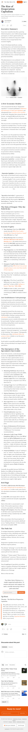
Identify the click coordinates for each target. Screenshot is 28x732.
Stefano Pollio (13, 97)
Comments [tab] (4, 647)
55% (14, 266)
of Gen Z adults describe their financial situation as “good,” (15, 232)
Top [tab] (3, 664)
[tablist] (7, 647)
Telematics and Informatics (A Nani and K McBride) (13, 109)
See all (4, 702)
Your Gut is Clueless (7, 681)
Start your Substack (10, 725)
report (10, 241)
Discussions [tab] (12, 664)
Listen (24, 21)
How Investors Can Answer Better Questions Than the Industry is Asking (10, 694)
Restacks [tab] (11, 647)
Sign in (25, 2)
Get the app (21, 725)
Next (23, 634)
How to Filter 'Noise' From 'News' (9, 669)
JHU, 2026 (18, 286)
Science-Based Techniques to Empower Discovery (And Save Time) (10, 673)
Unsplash (20, 97)
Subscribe (19, 2)
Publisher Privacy (17, 719)
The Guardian (21, 112)
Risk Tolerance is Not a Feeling (10, 691)
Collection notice (21, 721)
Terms (14, 721)
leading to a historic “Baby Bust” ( (14, 285)
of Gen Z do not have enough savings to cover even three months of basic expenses (15, 268)
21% (14, 231)
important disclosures (20, 616)
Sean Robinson (8, 20)
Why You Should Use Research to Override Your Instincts (9, 683)
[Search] (25, 664)
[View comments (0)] (7, 25)
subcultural (4, 317)
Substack (7, 729)
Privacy (10, 721)
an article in (14, 112)
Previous (6, 634)
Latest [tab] (6, 664)
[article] (14, 673)
